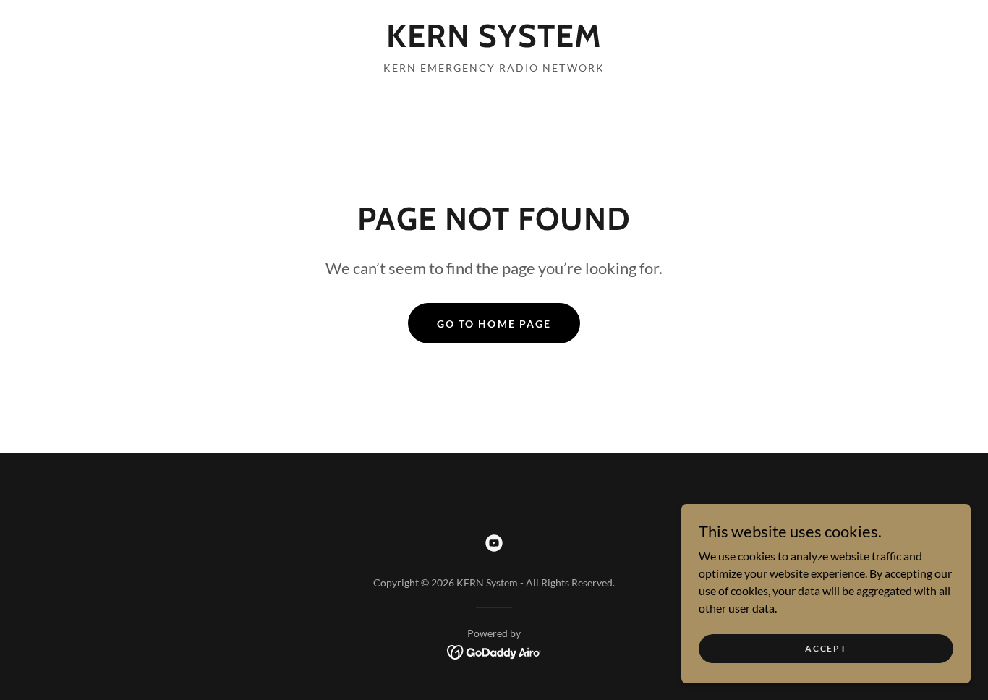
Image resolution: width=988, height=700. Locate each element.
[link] (494, 42)
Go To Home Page (493, 323)
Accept (825, 648)
